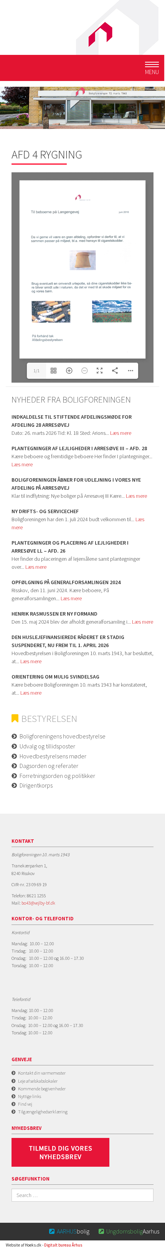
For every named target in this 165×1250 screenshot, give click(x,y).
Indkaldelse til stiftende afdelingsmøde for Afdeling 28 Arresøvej (72, 420)
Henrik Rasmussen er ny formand (54, 613)
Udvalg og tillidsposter (47, 746)
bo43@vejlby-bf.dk (38, 903)
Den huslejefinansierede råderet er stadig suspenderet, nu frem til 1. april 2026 (68, 641)
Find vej (25, 1104)
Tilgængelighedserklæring (43, 1112)
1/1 (36, 370)
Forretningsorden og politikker (57, 775)
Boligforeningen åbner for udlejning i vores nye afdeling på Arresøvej (76, 483)
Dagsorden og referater (49, 765)
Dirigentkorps (36, 785)
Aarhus (129, 1231)
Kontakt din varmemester (42, 1073)
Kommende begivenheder (42, 1088)
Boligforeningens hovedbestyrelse (63, 736)
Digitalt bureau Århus (63, 1245)
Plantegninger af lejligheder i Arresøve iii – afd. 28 (79, 448)
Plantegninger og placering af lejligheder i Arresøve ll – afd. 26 (70, 546)
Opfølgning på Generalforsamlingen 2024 (66, 582)
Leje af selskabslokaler (38, 1081)
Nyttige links (29, 1096)
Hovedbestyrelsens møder (53, 756)
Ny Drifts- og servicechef (45, 511)
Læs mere (120, 432)
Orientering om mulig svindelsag (55, 676)
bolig (69, 1231)
